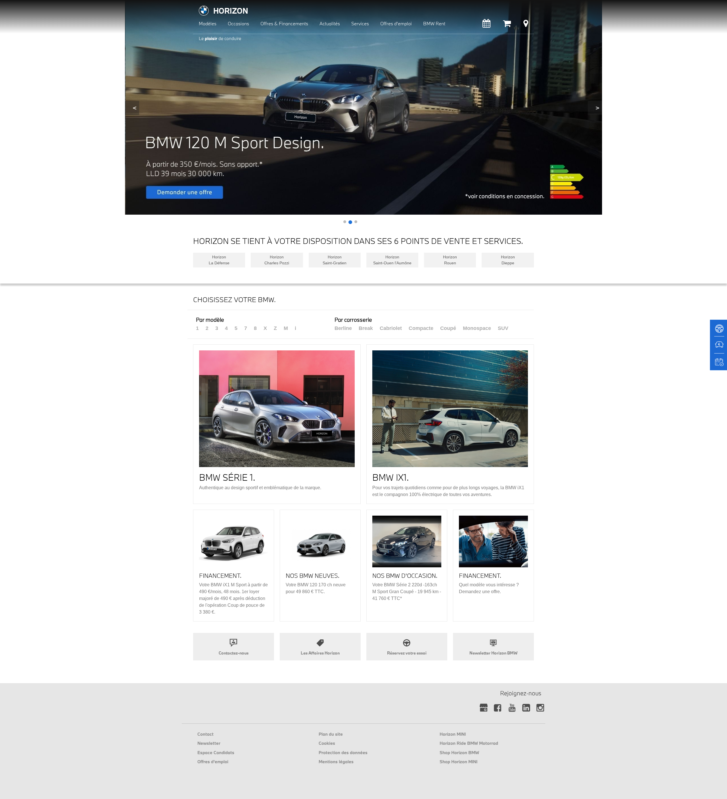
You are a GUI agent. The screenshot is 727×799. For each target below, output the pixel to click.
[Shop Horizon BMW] (507, 25)
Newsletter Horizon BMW (493, 653)
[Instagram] (540, 708)
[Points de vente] (525, 25)
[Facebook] (498, 708)
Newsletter (208, 743)
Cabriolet (391, 328)
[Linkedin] (526, 708)
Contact (205, 734)
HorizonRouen (450, 260)
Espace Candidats (215, 752)
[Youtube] (512, 708)
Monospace (477, 328)
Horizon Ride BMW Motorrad (469, 743)
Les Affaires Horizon (320, 653)
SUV (503, 328)
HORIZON (230, 11)
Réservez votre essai (407, 653)
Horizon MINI (453, 734)
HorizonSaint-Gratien (334, 260)
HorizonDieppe (508, 260)
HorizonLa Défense (219, 260)
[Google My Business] (483, 708)
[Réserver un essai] (718, 330)
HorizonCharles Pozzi (276, 260)
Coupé (448, 328)
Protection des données (343, 752)
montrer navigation (197, 4)
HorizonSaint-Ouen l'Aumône (392, 260)
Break (366, 328)
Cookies (327, 743)
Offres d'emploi (212, 761)
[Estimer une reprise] (718, 347)
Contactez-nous (233, 653)
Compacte (421, 328)
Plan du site (331, 734)
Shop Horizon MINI (458, 761)
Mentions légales (336, 761)
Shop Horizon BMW (459, 752)
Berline (343, 328)
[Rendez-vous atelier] (486, 25)
